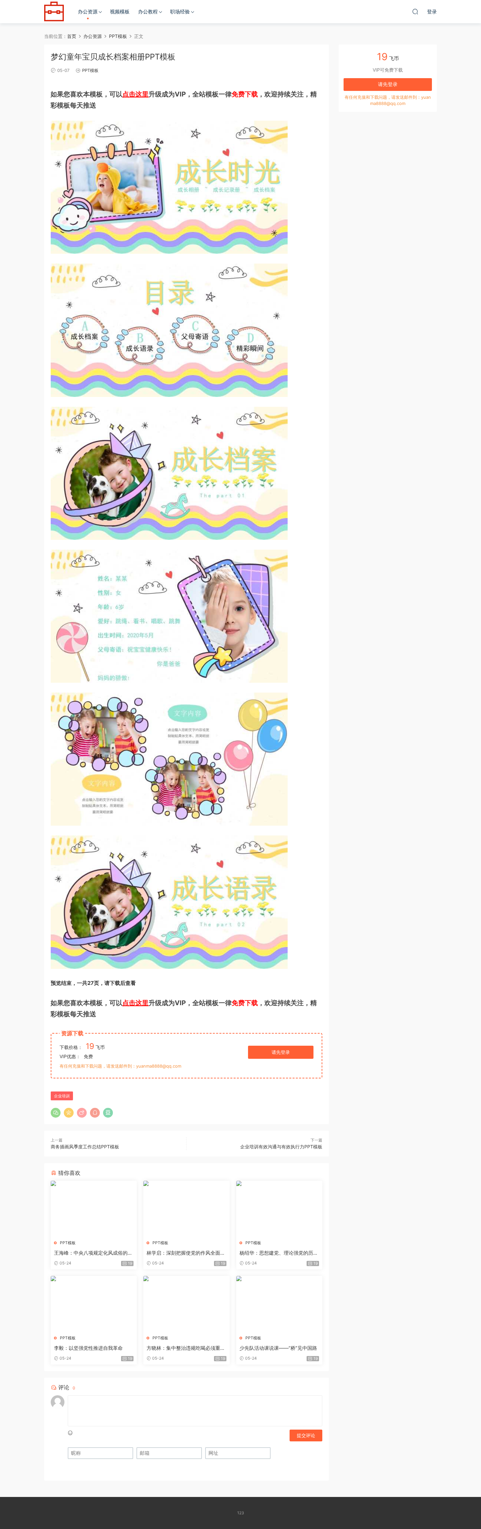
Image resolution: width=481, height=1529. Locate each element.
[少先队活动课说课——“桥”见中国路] (279, 1303)
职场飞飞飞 (54, 11)
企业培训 (62, 1095)
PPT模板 (90, 70)
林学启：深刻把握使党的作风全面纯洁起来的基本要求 (186, 1253)
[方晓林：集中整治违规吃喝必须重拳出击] (186, 1303)
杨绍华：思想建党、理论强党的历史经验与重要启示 (279, 1253)
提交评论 (306, 1435)
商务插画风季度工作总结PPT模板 (85, 1146)
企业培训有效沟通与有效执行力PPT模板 (281, 1146)
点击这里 (135, 94)
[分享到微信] (56, 1113)
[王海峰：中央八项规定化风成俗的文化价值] (94, 1208)
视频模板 (120, 12)
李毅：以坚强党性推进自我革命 (88, 1348)
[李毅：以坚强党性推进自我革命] (94, 1303)
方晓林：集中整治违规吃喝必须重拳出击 (186, 1348)
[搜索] (415, 11)
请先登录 (281, 1052)
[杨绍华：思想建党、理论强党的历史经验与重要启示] (279, 1208)
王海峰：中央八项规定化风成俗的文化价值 (93, 1253)
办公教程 (148, 12)
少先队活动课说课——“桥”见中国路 (278, 1348)
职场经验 (180, 12)
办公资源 (88, 12)
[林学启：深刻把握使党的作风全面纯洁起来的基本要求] (186, 1208)
